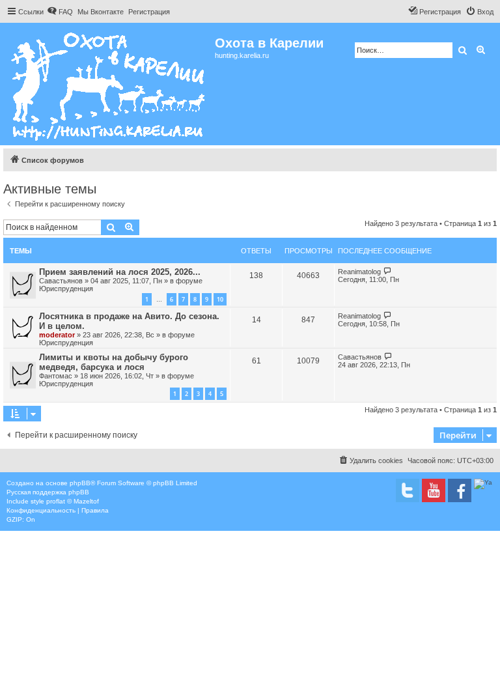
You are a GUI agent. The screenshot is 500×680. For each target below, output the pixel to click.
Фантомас (55, 376)
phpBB (80, 483)
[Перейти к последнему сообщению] (388, 271)
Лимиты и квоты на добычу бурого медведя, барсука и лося (113, 362)
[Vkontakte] (407, 490)
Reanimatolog (359, 272)
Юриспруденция (66, 288)
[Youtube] (433, 490)
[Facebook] (459, 490)
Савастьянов (61, 281)
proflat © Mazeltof (72, 501)
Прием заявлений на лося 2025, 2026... (120, 272)
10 (220, 299)
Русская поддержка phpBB (48, 492)
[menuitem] (60, 12)
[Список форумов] (109, 84)
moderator (57, 335)
